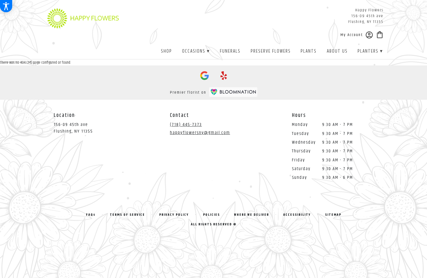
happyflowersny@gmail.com (200, 132)
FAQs (91, 214)
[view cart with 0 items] (379, 34)
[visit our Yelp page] (224, 75)
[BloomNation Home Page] (233, 92)
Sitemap (333, 214)
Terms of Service (127, 214)
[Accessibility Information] (6, 6)
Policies (211, 214)
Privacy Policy (174, 214)
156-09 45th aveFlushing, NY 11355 (73, 128)
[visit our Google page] (204, 75)
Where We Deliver (251, 214)
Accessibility (297, 214)
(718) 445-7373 (186, 124)
